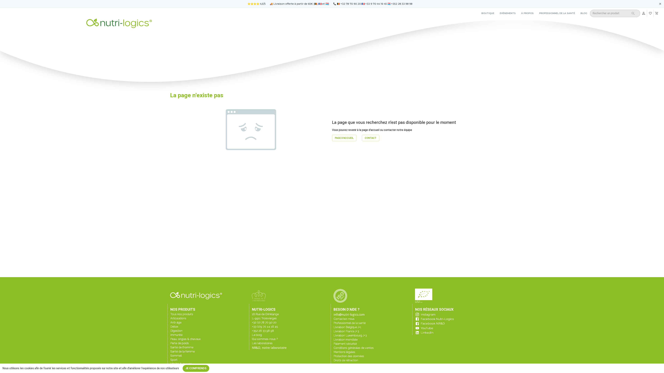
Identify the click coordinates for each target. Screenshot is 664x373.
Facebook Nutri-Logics (437, 319)
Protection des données (349, 356)
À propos (527, 13)
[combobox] (611, 14)
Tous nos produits (181, 314)
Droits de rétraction (346, 360)
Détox (174, 326)
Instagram (428, 314)
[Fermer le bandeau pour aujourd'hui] (660, 3)
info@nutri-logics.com (349, 314)
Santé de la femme (182, 351)
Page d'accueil (344, 138)
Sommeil (176, 355)
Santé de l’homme (181, 347)
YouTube (427, 328)
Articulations (178, 318)
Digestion (176, 330)
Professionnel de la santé (557, 13)
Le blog (257, 335)
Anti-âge (175, 322)
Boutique (487, 13)
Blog (583, 13)
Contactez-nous (344, 319)
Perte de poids (179, 343)
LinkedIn (427, 332)
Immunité (176, 335)
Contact (370, 138)
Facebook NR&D (433, 323)
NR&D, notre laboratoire (269, 348)
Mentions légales (344, 352)
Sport (173, 359)
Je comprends (195, 368)
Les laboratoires (262, 343)
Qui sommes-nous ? (265, 339)
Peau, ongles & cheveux (185, 339)
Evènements (508, 13)
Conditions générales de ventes (354, 348)
